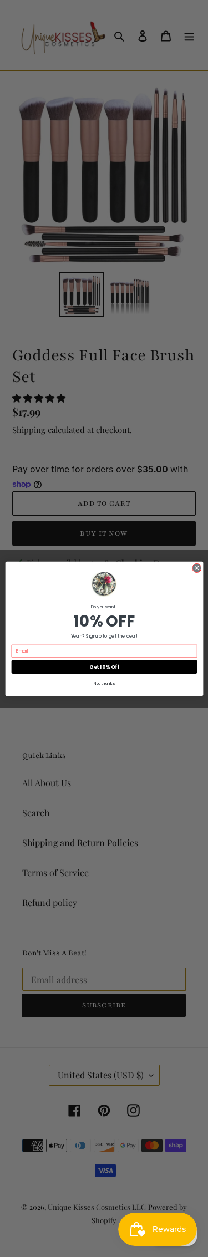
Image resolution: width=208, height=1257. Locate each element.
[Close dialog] (196, 567)
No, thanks (104, 683)
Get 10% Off (104, 666)
